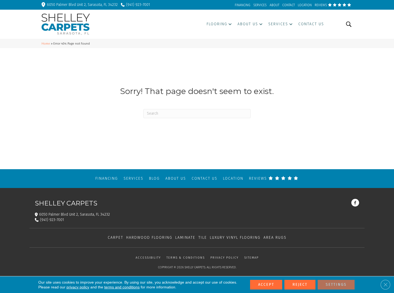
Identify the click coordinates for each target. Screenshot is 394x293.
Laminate (185, 237)
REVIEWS (321, 5)
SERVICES (260, 5)
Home (46, 43)
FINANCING (242, 5)
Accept (266, 284)
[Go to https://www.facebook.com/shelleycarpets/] (355, 203)
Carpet (115, 237)
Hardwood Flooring (149, 237)
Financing (106, 178)
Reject (299, 284)
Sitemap (251, 257)
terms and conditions (122, 287)
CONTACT (288, 5)
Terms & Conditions (185, 257)
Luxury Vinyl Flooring (235, 237)
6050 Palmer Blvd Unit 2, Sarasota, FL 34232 (82, 4)
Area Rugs (275, 237)
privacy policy (77, 287)
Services (133, 178)
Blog (154, 178)
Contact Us (204, 178)
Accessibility (148, 257)
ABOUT (274, 5)
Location (233, 178)
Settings (336, 284)
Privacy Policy (224, 257)
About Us (175, 178)
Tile (202, 237)
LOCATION (305, 5)
